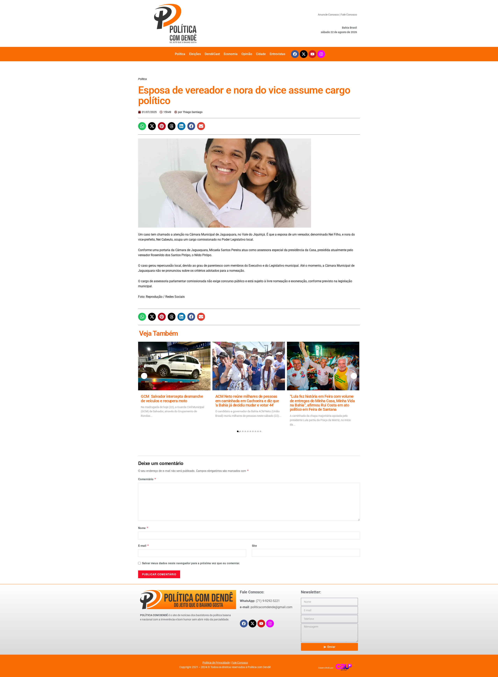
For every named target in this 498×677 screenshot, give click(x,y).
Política (180, 54)
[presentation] (144, 376)
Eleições (195, 54)
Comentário (147, 479)
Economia (231, 54)
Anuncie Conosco (328, 14)
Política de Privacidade (216, 662)
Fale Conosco (349, 14)
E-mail (143, 545)
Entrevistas (277, 54)
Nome (143, 528)
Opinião (246, 54)
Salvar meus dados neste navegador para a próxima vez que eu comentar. (191, 563)
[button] (142, 126)
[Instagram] (321, 54)
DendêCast (212, 54)
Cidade (261, 54)
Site (254, 545)
